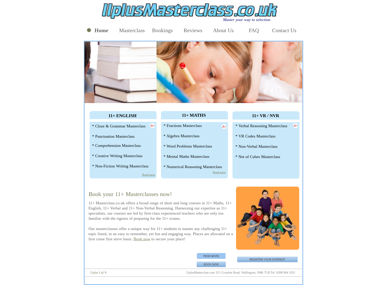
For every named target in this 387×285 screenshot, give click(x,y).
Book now (141, 239)
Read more (148, 174)
